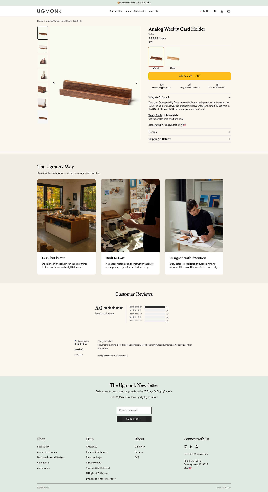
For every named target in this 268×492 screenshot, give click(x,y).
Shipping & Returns (159, 139)
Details (152, 132)
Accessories (43, 468)
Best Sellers (43, 446)
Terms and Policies (223, 488)
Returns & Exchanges (96, 452)
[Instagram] (186, 447)
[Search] (215, 11)
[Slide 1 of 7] (43, 33)
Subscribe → (134, 418)
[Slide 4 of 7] (43, 75)
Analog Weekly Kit (165, 119)
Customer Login (94, 457)
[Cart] (228, 11)
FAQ (137, 457)
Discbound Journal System (50, 457)
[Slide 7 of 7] (43, 117)
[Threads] (196, 447)
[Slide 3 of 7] (43, 61)
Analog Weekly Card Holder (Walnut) (112, 356)
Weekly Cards (155, 115)
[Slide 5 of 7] (43, 89)
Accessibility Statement (98, 468)
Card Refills (43, 463)
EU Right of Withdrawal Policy (101, 479)
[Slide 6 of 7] (43, 103)
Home (40, 21)
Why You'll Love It (159, 97)
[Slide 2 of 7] (43, 46)
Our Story (140, 446)
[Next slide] (137, 83)
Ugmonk (46, 488)
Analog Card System (47, 452)
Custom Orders (93, 463)
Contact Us (91, 446)
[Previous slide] (53, 83)
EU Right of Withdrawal (97, 473)
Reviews (139, 452)
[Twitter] (191, 447)
